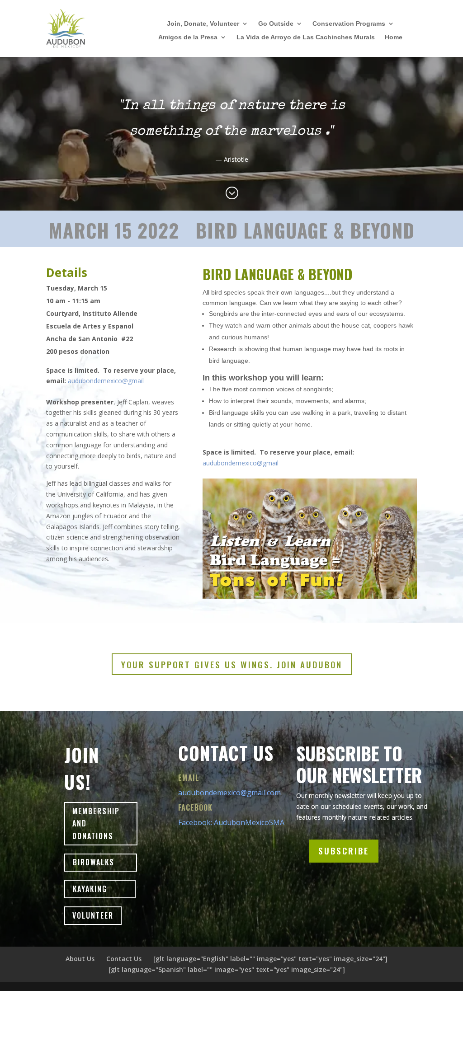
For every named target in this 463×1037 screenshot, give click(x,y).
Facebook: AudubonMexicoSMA (231, 822)
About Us (80, 958)
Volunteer (92, 915)
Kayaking (90, 888)
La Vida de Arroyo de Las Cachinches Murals (305, 37)
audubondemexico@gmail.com (229, 793)
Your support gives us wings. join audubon (231, 664)
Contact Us (124, 958)
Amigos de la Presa (187, 37)
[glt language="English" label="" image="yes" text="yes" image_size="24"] (270, 958)
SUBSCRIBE (343, 850)
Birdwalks (93, 862)
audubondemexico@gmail (106, 380)
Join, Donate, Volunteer (203, 23)
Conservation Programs (348, 23)
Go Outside (275, 23)
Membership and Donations (96, 823)
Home (393, 37)
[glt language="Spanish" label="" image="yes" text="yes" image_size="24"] (227, 969)
